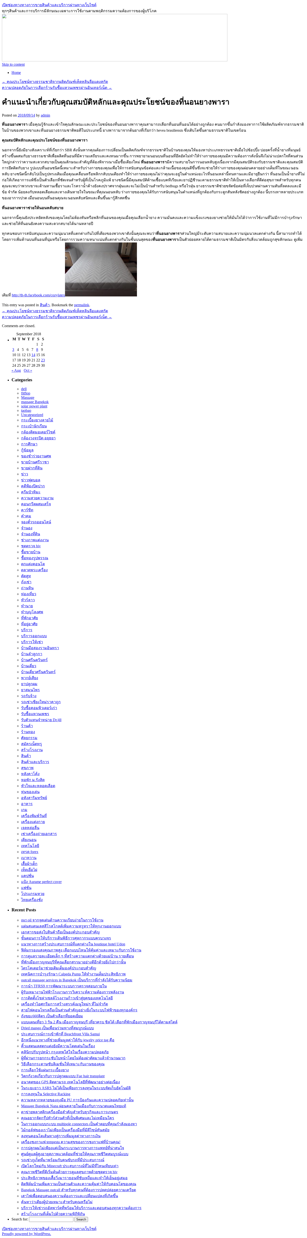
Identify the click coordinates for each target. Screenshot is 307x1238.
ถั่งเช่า (26, 582)
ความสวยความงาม (37, 498)
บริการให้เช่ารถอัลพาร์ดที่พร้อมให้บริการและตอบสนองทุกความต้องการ (81, 1208)
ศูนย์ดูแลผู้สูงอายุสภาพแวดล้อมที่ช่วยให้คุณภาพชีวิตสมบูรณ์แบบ (74, 1154)
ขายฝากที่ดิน (31, 468)
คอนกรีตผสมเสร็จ (36, 504)
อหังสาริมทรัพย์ (34, 798)
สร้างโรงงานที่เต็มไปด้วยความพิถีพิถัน (53, 1214)
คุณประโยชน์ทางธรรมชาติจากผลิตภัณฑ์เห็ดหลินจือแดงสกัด (55, 82)
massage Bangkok (35, 402)
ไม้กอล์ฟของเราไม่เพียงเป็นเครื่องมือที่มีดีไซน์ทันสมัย (65, 1130)
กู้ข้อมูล (27, 450)
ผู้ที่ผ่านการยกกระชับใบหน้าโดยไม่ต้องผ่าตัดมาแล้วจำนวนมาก (73, 1058)
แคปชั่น (27, 876)
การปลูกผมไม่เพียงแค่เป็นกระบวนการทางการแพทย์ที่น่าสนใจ (72, 1148)
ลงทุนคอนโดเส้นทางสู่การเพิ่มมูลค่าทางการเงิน (60, 1136)
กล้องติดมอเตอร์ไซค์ (38, 432)
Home (16, 73)
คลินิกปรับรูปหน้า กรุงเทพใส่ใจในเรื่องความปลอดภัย (65, 1052)
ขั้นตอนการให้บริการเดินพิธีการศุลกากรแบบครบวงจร (66, 938)
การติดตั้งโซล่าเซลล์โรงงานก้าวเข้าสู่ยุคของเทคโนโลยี (67, 998)
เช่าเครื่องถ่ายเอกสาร (39, 834)
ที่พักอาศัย (29, 618)
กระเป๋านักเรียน (34, 426)
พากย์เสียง (29, 678)
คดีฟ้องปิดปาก (33, 486)
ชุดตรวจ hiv (31, 546)
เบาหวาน (28, 858)
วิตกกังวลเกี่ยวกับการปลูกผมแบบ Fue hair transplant (63, 1076)
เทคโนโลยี (30, 846)
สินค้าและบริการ (35, 762)
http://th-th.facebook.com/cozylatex (38, 295)
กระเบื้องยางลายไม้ (37, 420)
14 (33, 355)
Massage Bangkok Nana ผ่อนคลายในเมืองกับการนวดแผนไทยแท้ (73, 1106)
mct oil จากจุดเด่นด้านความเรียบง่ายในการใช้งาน (62, 920)
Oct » (28, 370)
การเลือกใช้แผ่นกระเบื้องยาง (45, 1070)
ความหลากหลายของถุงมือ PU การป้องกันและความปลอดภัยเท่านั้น (77, 1100)
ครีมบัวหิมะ (31, 492)
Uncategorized (32, 415)
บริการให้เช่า (32, 642)
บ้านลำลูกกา (31, 654)
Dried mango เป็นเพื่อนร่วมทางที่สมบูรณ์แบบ (57, 1028)
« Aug (16, 370)
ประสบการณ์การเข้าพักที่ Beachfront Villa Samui (60, 1034)
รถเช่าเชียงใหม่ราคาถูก (41, 702)
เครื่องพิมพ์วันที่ (34, 816)
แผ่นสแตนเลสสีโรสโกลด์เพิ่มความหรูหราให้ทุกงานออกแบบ (71, 926)
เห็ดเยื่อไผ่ (29, 870)
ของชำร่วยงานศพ (36, 456)
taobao (26, 410)
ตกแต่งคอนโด (33, 564)
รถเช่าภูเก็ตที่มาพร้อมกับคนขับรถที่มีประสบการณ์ (62, 1160)
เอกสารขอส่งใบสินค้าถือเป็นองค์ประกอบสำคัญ (60, 932)
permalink (81, 305)
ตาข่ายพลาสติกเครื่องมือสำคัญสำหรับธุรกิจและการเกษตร (69, 1112)
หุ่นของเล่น (30, 792)
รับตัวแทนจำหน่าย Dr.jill (41, 720)
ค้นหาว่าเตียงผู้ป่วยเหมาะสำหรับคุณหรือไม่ (57, 1202)
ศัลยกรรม (29, 738)
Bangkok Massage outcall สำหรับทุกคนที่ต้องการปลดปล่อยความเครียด (78, 1190)
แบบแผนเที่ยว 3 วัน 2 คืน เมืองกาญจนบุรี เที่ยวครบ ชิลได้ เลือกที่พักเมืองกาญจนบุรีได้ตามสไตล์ (99, 1022)
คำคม (26, 516)
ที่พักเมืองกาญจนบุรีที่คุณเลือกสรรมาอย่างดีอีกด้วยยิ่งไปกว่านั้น (73, 962)
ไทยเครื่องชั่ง (32, 900)
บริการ (26, 630)
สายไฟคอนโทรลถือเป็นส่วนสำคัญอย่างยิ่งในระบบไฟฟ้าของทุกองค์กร (79, 1010)
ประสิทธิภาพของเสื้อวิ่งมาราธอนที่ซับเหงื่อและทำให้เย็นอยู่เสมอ (74, 1178)
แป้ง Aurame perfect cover (41, 882)
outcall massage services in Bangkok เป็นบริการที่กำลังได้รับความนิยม (76, 980)
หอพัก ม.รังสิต (33, 780)
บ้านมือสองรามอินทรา (40, 648)
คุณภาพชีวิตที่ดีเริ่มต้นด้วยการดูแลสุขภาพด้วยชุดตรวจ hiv (69, 1172)
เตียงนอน (28, 840)
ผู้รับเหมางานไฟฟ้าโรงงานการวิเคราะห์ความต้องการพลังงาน (72, 992)
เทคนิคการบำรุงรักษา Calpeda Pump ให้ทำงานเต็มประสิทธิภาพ (73, 974)
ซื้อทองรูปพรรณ (34, 558)
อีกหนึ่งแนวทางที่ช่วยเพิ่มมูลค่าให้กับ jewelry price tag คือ (67, 1040)
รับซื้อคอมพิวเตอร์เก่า (39, 708)
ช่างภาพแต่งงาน (35, 540)
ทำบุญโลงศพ (32, 612)
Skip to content (13, 64)
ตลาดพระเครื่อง (34, 570)
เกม (24, 810)
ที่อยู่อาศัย (29, 624)
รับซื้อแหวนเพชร (35, 714)
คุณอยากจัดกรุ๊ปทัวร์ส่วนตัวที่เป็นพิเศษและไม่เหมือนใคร (67, 1118)
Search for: (20, 1219)
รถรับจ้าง (28, 696)
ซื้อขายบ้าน (30, 552)
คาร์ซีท (27, 510)
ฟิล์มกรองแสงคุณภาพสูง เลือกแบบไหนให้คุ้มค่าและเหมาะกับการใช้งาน (81, 950)
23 (43, 360)
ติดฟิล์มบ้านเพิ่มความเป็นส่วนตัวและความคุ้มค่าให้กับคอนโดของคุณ (78, 1184)
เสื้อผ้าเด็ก (29, 864)
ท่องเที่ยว (28, 594)
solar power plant (34, 406)
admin (45, 115)
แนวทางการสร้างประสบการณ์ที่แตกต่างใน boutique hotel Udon (73, 944)
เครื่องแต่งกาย (33, 822)
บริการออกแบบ (34, 636)
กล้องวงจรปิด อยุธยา (38, 438)
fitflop (25, 393)
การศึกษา (29, 444)
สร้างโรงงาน (32, 750)
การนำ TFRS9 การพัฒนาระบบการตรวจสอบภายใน (64, 986)
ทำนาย (27, 606)
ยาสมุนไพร (30, 690)
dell (24, 389)
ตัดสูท (26, 576)
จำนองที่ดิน (30, 534)
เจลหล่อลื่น (30, 828)
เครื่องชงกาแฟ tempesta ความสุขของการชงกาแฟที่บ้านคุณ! (70, 1142)
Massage (27, 397)
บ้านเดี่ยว (28, 666)
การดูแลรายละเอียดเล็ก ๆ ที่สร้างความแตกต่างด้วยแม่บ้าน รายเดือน (77, 956)
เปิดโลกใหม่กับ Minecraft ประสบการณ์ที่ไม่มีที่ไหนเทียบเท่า (69, 1166)
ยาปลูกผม (29, 684)
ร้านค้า (27, 726)
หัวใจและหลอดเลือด (38, 786)
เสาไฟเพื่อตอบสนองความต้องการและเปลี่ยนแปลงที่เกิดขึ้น (69, 1196)
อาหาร (27, 804)
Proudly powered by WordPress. (26, 1234)
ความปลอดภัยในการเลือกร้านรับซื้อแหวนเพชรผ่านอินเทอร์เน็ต (57, 88)
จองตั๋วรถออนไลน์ (36, 522)
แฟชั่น (26, 888)
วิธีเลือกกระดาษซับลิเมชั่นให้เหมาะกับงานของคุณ (63, 1064)
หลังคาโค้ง (30, 774)
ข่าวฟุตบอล (30, 480)
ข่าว (24, 474)
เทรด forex (29, 852)
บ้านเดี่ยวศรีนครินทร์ (38, 672)
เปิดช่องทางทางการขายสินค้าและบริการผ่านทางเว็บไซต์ (49, 5)
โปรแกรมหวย (32, 894)
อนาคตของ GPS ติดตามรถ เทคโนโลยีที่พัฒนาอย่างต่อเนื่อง (70, 1082)
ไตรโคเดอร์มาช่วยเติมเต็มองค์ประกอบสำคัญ (58, 968)
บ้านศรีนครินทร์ (34, 660)
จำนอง (26, 528)
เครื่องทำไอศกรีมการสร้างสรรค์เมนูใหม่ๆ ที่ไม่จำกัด (64, 1004)
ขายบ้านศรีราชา (35, 462)
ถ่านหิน (27, 588)
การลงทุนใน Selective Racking (45, 1094)
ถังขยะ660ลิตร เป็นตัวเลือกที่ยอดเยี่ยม (52, 1016)
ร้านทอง (28, 732)
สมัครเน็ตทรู (31, 744)
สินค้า (45, 305)
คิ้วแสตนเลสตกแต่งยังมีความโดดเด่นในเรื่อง (58, 1046)
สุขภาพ (27, 768)
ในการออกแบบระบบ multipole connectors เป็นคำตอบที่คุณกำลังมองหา (79, 1124)
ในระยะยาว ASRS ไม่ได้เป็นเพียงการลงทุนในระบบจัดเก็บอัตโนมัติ (76, 1088)
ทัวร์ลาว (28, 600)
